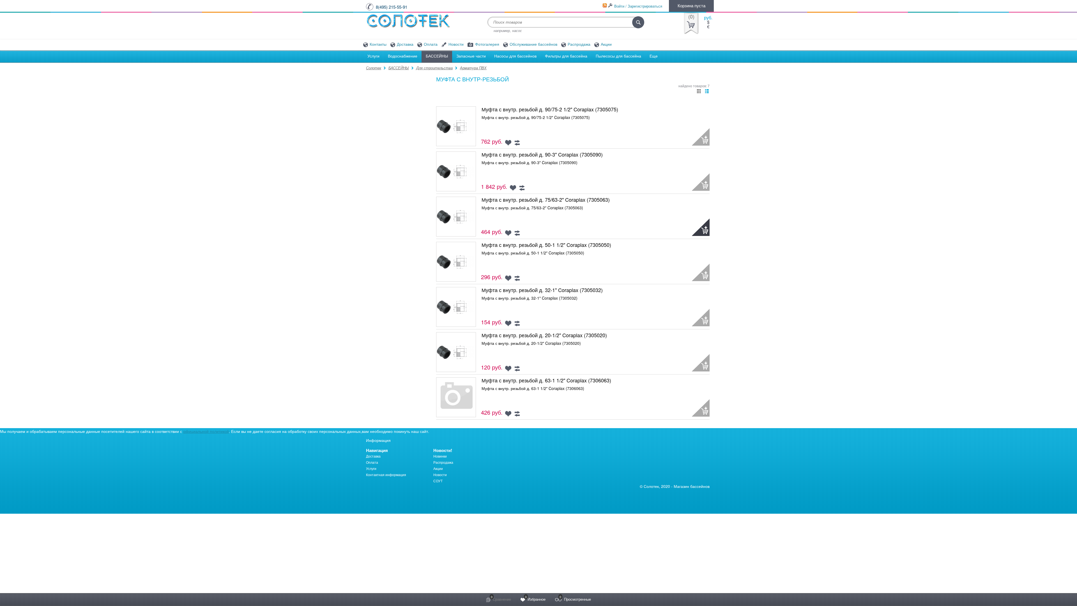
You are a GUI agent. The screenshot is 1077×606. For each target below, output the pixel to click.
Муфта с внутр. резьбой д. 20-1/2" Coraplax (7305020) (544, 335)
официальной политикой (206, 431)
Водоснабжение (402, 56)
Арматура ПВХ (473, 67)
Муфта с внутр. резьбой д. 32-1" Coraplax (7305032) (542, 289)
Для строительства (434, 67)
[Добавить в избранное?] (508, 143)
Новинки (440, 456)
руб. (708, 17)
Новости (455, 44)
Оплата (430, 44)
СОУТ (438, 480)
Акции (606, 44)
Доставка (404, 44)
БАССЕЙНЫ (437, 56)
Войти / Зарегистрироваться (638, 6)
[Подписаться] (604, 5)
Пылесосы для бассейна (618, 56)
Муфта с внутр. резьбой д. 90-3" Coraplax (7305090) (542, 154)
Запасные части (471, 56)
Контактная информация (386, 474)
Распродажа (578, 44)
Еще (654, 56)
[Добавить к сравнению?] (517, 143)
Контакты (377, 44)
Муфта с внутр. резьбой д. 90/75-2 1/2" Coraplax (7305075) (550, 109)
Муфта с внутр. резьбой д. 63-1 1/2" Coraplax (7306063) (546, 380)
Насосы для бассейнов (515, 56)
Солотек (373, 67)
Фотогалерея (486, 44)
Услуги (373, 56)
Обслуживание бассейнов (532, 44)
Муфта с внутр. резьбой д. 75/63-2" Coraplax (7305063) (546, 199)
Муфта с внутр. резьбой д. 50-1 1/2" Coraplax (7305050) (546, 244)
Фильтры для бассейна (566, 56)
